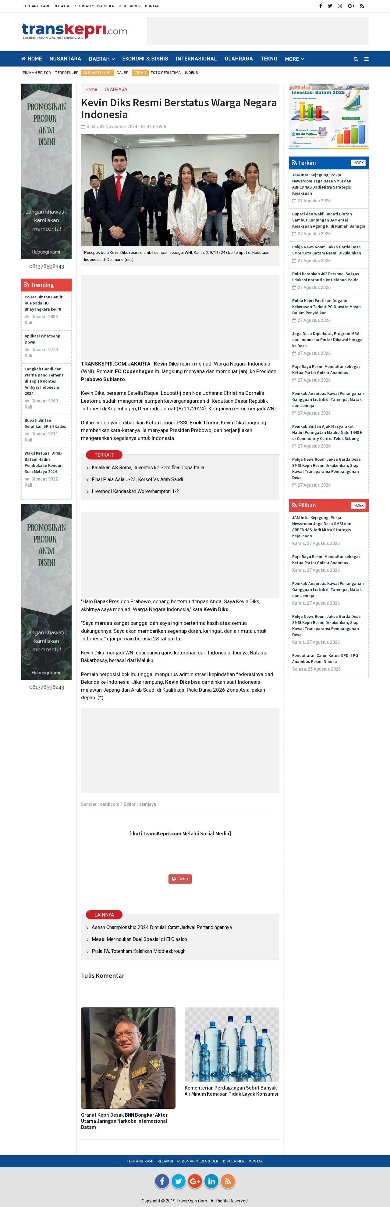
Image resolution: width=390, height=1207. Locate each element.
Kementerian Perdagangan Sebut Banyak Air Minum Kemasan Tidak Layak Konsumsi (231, 1090)
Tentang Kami (36, 6)
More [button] (292, 59)
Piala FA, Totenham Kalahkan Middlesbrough (139, 951)
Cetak (183, 879)
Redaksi (61, 6)
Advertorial (97, 72)
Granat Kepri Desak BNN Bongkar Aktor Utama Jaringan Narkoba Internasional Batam (124, 1121)
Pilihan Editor (37, 72)
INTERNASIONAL (196, 59)
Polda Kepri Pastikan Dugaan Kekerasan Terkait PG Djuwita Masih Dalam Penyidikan (326, 306)
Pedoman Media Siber (94, 6)
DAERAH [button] (99, 59)
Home (34, 59)
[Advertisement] (258, 31)
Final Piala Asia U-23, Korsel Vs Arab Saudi (137, 479)
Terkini (306, 162)
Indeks (191, 72)
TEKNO (269, 59)
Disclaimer (130, 6)
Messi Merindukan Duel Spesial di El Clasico (139, 939)
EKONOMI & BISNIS (145, 59)
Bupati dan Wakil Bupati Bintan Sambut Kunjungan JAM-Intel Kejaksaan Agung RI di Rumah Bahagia (328, 220)
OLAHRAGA (239, 59)
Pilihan (306, 505)
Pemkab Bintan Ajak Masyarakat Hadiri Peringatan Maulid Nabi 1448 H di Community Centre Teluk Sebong (327, 432)
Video (140, 72)
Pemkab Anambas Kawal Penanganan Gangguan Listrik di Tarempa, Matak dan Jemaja (328, 399)
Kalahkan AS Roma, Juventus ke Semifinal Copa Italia (148, 467)
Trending (41, 284)
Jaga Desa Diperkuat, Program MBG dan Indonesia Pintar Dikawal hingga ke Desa (327, 339)
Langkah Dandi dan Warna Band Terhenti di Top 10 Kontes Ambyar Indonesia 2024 (45, 381)
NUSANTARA (65, 59)
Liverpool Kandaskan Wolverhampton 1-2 (135, 491)
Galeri (123, 72)
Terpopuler (67, 72)
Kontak (152, 6)
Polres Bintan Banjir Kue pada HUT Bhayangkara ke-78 (43, 303)
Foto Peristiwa (166, 72)
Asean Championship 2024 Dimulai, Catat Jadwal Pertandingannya (162, 927)
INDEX (358, 163)
